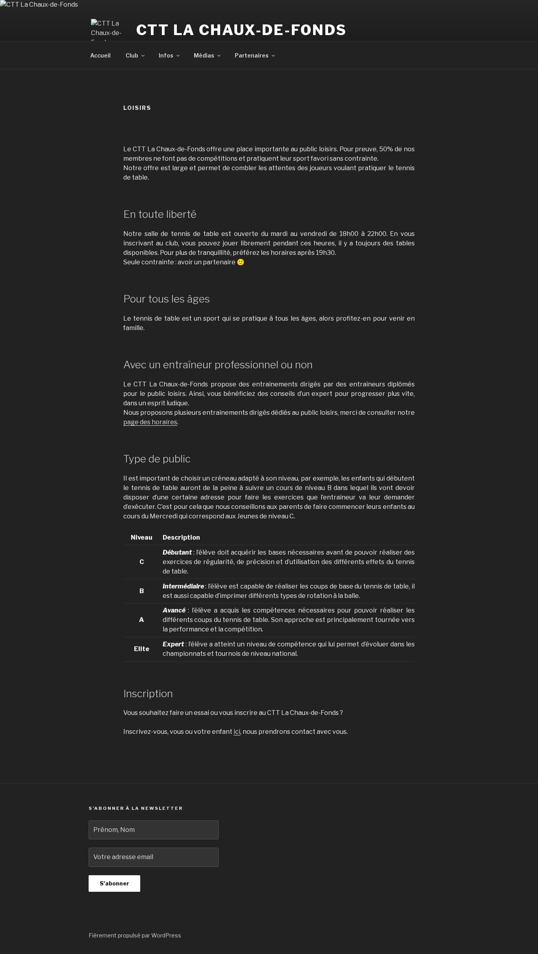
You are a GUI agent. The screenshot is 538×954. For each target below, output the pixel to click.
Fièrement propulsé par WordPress (135, 935)
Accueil (100, 55)
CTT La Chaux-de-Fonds (241, 30)
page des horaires (150, 422)
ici (237, 731)
